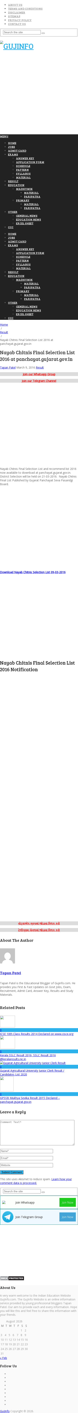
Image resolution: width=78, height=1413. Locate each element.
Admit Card (17, 150)
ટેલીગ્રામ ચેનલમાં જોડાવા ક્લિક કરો (39, 930)
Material (23, 177)
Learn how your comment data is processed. (36, 1181)
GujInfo (5, 1411)
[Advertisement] (39, 94)
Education (16, 185)
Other (12, 212)
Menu (4, 136)
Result (13, 181)
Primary (22, 200)
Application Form (30, 162)
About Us (15, 5)
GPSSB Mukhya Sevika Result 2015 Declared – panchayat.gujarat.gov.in (30, 1100)
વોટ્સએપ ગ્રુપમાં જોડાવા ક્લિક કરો (39, 923)
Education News (28, 219)
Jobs (11, 147)
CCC (10, 227)
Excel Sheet (24, 223)
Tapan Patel (8, 367)
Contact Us (17, 24)
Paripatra (32, 196)
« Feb (3, 1358)
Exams (13, 154)
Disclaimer (16, 12)
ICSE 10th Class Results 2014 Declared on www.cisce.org (36, 1034)
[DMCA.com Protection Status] (12, 1279)
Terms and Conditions (25, 8)
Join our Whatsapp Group (39, 374)
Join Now (67, 1202)
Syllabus (23, 173)
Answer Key (25, 158)
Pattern (22, 170)
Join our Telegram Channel (39, 381)
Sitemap (14, 16)
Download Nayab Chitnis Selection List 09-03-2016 (33, 572)
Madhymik (24, 189)
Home (12, 143)
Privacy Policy (20, 20)
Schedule (23, 166)
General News (26, 216)
